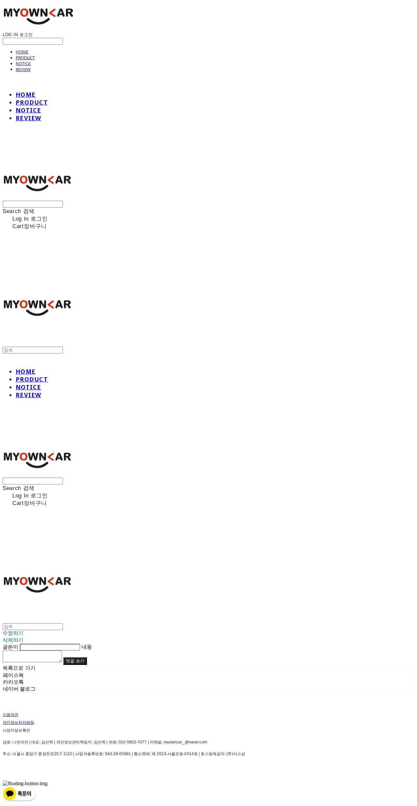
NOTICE (23, 63)
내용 (86, 647)
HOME (22, 52)
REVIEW (23, 69)
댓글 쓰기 (75, 660)
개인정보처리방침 (18, 722)
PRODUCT (25, 58)
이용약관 (10, 714)
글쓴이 (10, 647)
